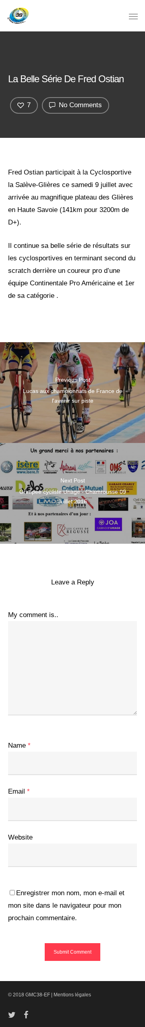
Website (20, 837)
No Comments (79, 105)
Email (19, 791)
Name (19, 745)
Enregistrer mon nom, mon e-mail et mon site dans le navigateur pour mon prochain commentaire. (66, 905)
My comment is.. (33, 615)
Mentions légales (72, 995)
